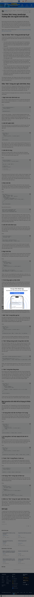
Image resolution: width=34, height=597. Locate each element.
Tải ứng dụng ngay (17, 293)
